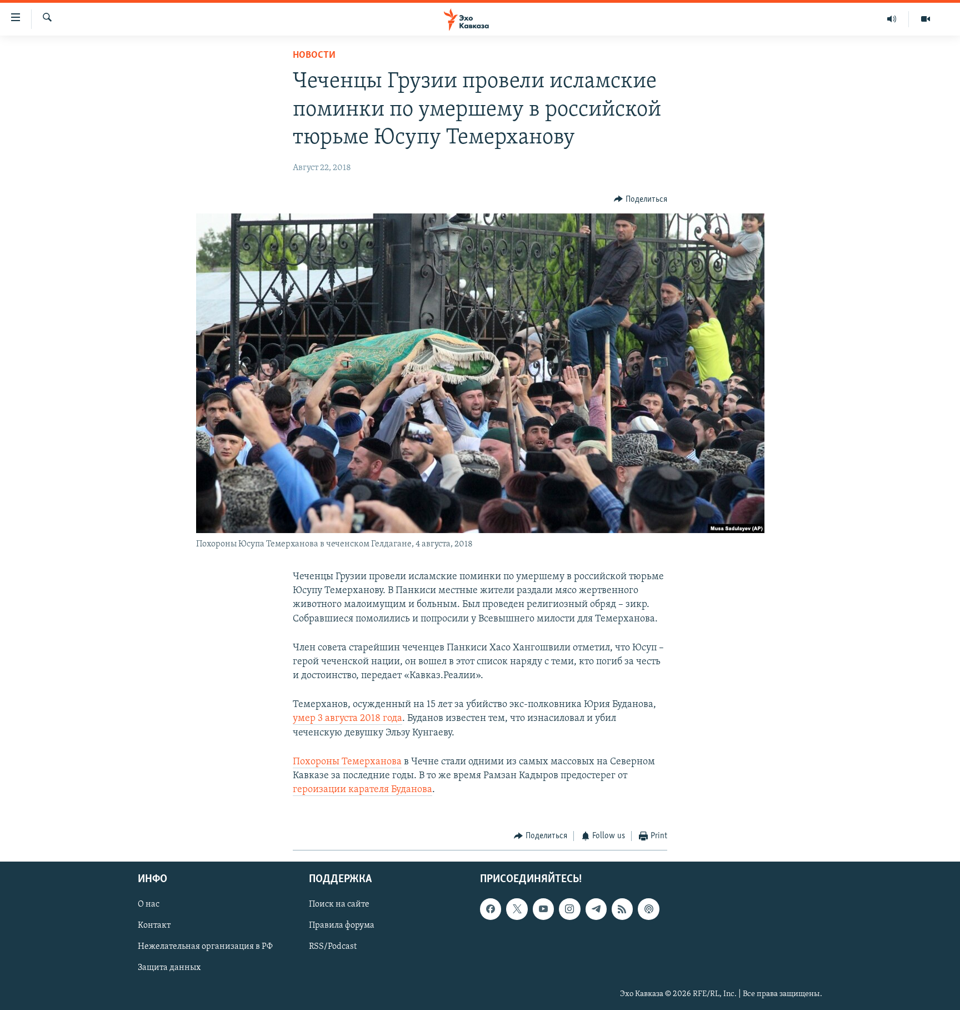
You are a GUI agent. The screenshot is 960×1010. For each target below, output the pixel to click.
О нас (148, 904)
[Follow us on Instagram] (569, 908)
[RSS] (622, 908)
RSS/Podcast (333, 946)
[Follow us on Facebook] (490, 908)
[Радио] (892, 19)
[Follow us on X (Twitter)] (516, 908)
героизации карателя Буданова (362, 790)
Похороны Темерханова (347, 762)
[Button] (640, 199)
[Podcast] (648, 908)
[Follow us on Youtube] (543, 908)
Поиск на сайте (339, 904)
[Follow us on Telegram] (596, 908)
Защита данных (169, 967)
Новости (314, 56)
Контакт (154, 925)
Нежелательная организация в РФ (205, 946)
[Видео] (925, 19)
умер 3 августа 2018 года (347, 719)
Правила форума (341, 925)
